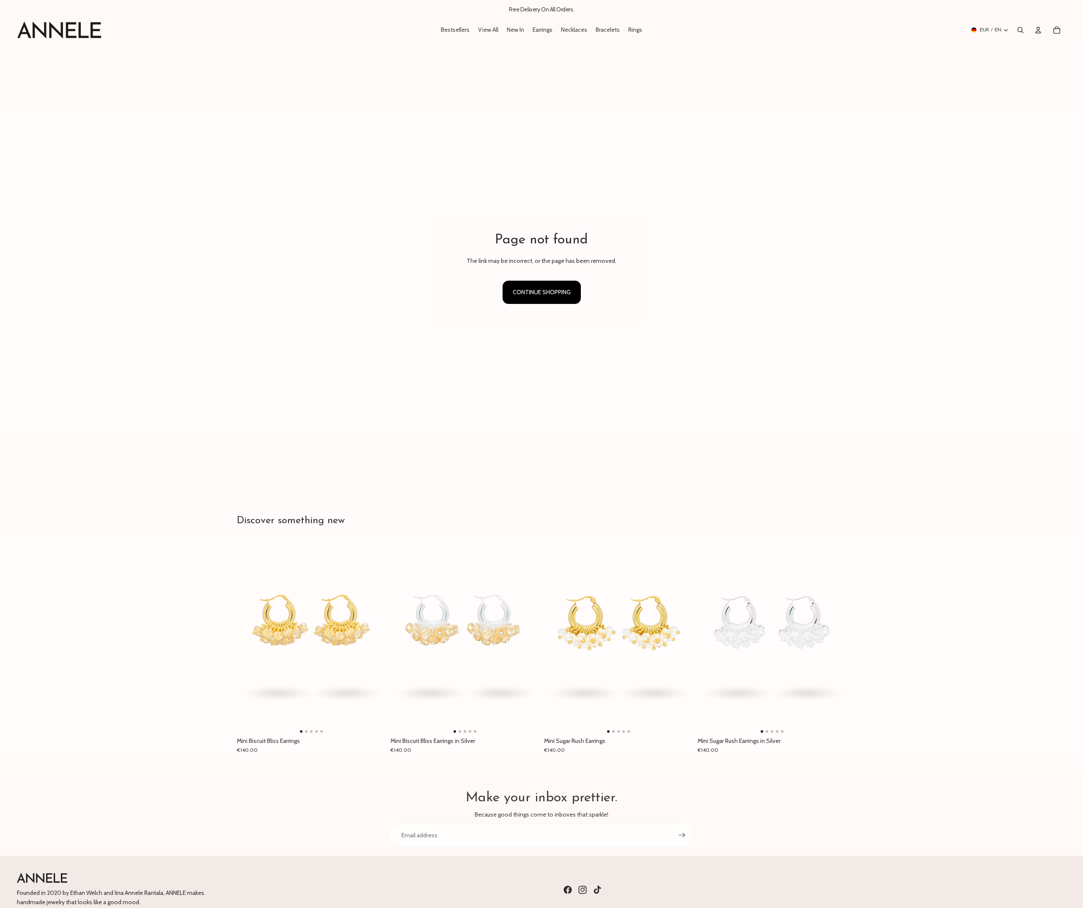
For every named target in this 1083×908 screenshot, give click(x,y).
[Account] (1038, 30)
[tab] (301, 731)
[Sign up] (682, 835)
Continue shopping (542, 292)
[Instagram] (582, 890)
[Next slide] (372, 636)
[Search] (1020, 30)
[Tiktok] (597, 890)
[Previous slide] (249, 636)
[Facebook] (568, 890)
